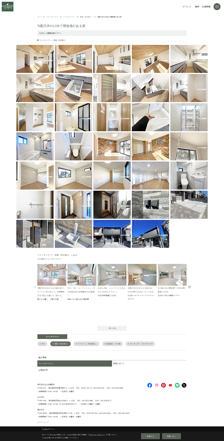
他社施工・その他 (113, 343)
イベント (187, 6)
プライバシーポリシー (96, 435)
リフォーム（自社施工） (87, 343)
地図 (72, 388)
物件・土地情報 (203, 6)
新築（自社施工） (61, 343)
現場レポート (118, 363)
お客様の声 (43, 370)
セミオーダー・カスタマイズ (141, 343)
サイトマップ (44, 422)
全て (43, 343)
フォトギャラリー (45, 363)
